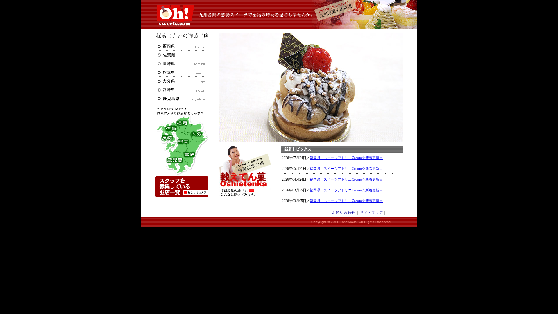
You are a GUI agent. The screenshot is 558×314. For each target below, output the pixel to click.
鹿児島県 (181, 98)
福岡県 (181, 46)
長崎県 (181, 63)
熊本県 (181, 72)
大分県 (181, 81)
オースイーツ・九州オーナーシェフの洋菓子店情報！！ (174, 15)
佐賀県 (181, 55)
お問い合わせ (343, 212)
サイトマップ (371, 212)
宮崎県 (181, 89)
